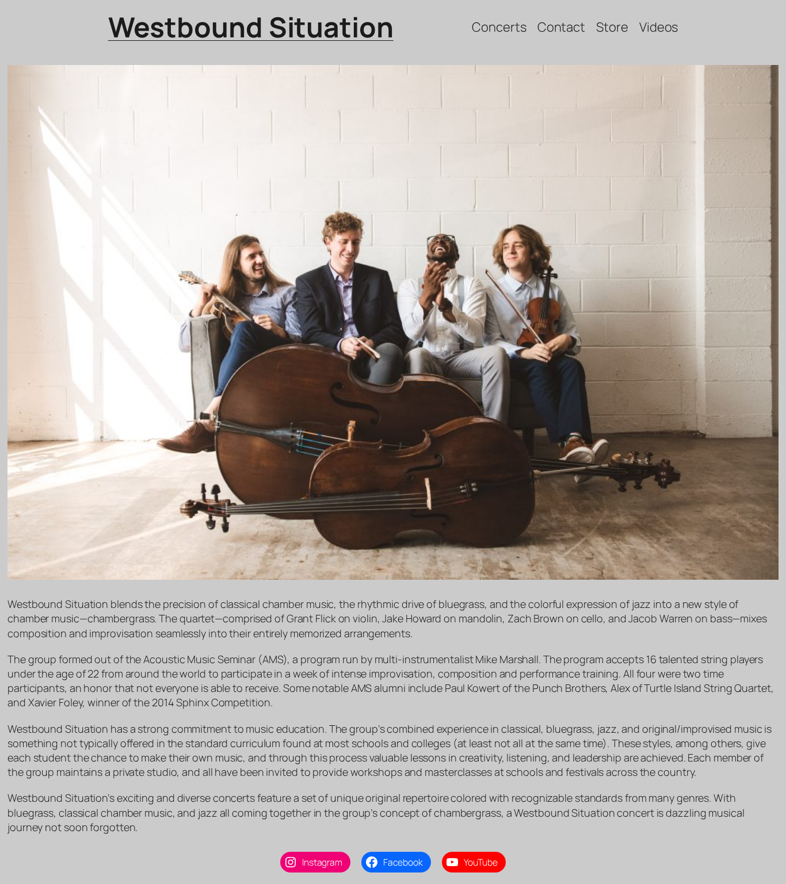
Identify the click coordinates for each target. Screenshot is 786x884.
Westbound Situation (251, 26)
